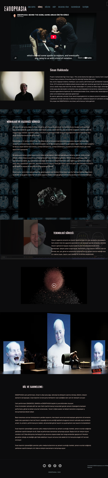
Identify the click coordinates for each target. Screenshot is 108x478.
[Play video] (53, 198)
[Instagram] (49, 465)
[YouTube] (44, 465)
